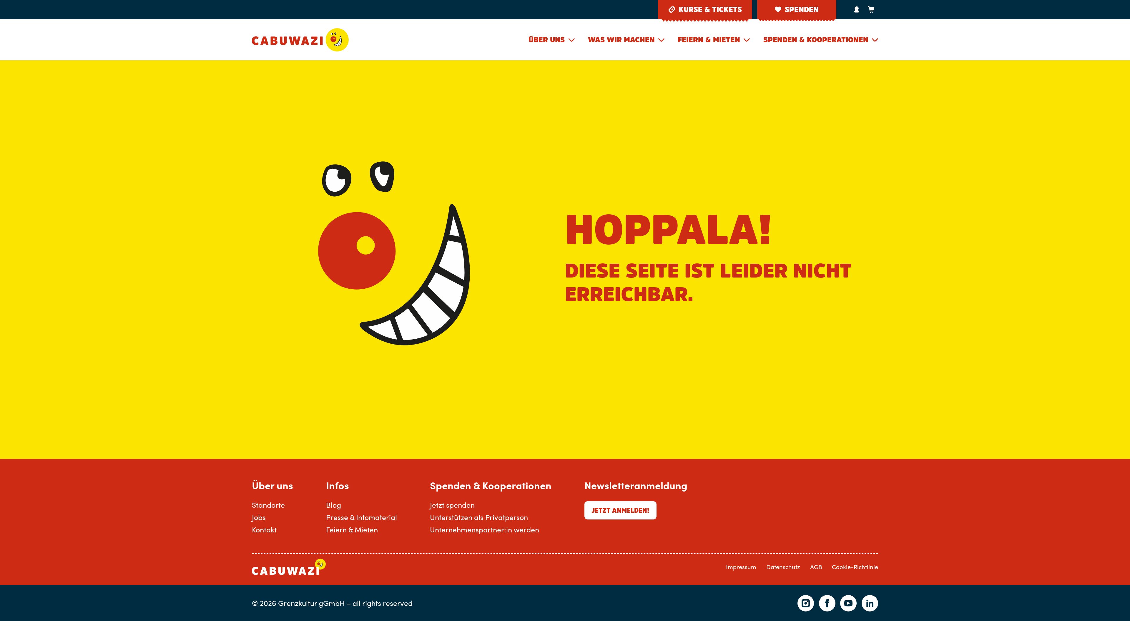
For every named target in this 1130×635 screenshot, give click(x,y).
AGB (816, 567)
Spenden (802, 9)
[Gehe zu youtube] (848, 603)
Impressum (741, 567)
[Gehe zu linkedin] (870, 603)
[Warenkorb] (871, 9)
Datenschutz (783, 567)
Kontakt (264, 529)
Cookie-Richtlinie (855, 567)
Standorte (268, 505)
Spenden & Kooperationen (815, 40)
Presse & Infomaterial (361, 517)
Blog (333, 505)
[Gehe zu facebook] (827, 603)
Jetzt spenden (452, 505)
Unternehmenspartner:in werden (484, 529)
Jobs (259, 517)
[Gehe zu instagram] (805, 603)
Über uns (547, 40)
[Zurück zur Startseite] (300, 39)
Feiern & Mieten (709, 40)
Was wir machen (621, 40)
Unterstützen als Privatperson (479, 517)
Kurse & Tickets (710, 9)
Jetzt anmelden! (620, 510)
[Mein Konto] (857, 9)
